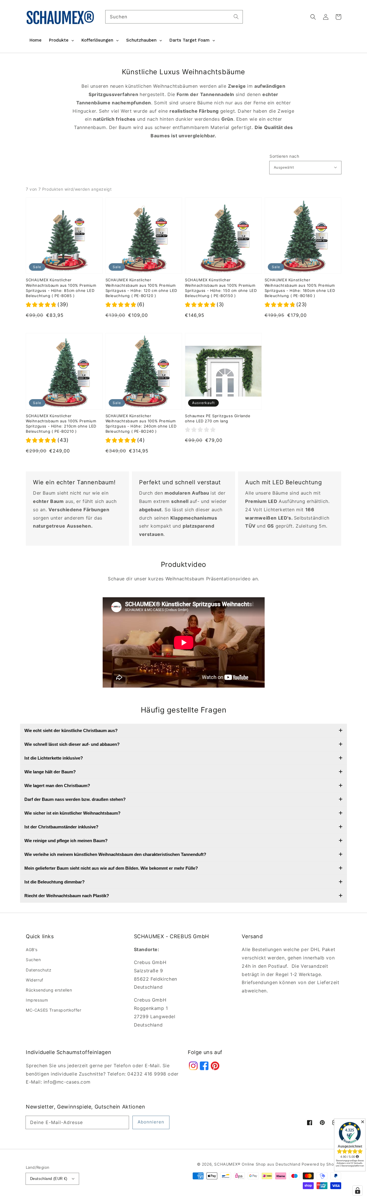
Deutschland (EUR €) (48, 1178)
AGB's (32, 949)
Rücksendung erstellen (49, 990)
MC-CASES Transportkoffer (53, 1010)
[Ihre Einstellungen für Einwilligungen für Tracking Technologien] (357, 1190)
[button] (313, 17)
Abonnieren (151, 1122)
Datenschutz (39, 969)
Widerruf (34, 979)
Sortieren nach (284, 156)
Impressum (37, 1000)
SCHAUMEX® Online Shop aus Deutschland (258, 1164)
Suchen (33, 959)
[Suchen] (236, 16)
